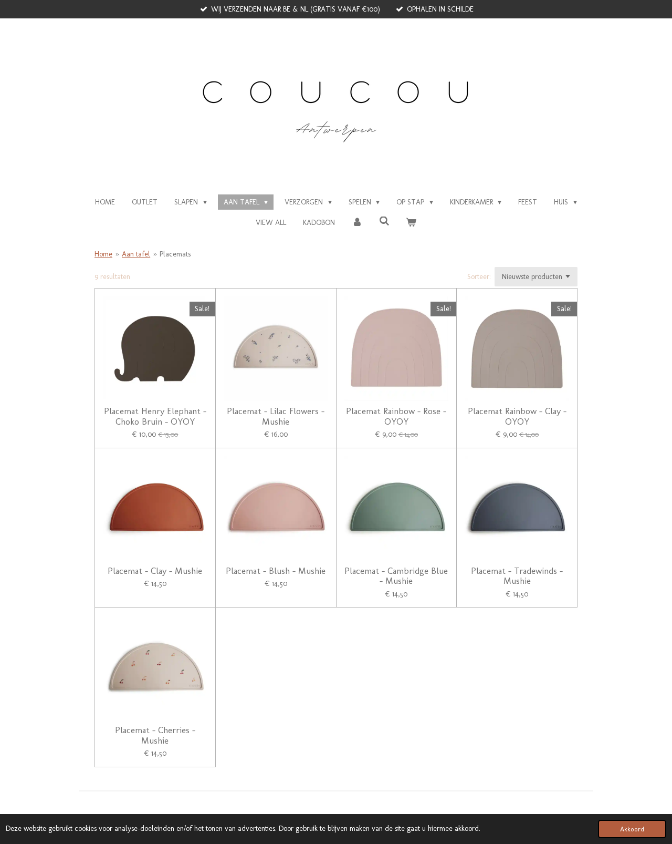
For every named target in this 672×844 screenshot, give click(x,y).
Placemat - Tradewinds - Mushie (517, 576)
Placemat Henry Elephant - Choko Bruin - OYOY (155, 416)
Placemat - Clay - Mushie (155, 571)
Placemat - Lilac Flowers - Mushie (275, 416)
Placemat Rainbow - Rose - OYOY (396, 416)
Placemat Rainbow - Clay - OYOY (517, 416)
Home (103, 254)
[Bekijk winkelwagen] (411, 222)
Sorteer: (479, 276)
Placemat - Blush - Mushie (276, 571)
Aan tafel (136, 254)
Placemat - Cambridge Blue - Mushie (396, 576)
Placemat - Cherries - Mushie (155, 735)
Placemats (175, 254)
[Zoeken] (384, 221)
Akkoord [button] (632, 829)
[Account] (357, 222)
